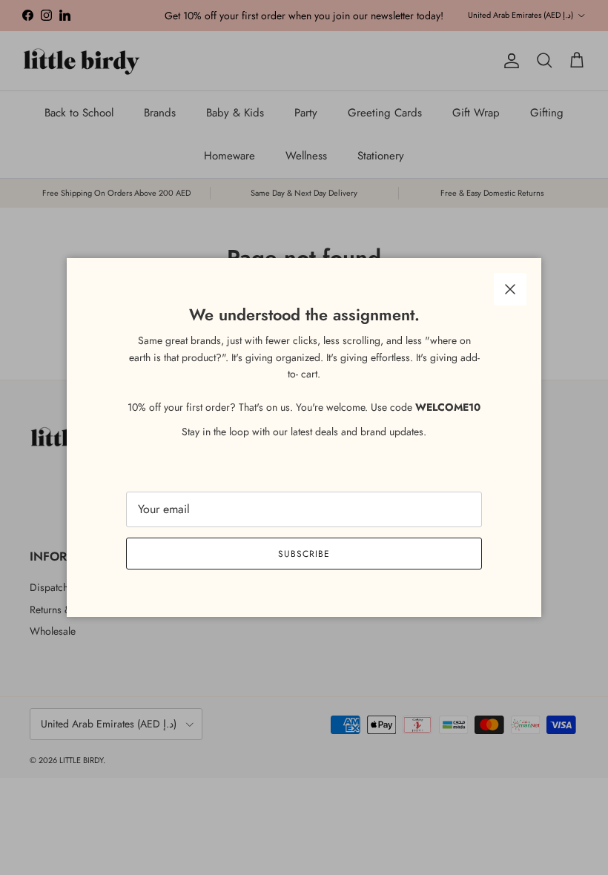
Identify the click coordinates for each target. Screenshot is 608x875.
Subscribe (304, 554)
